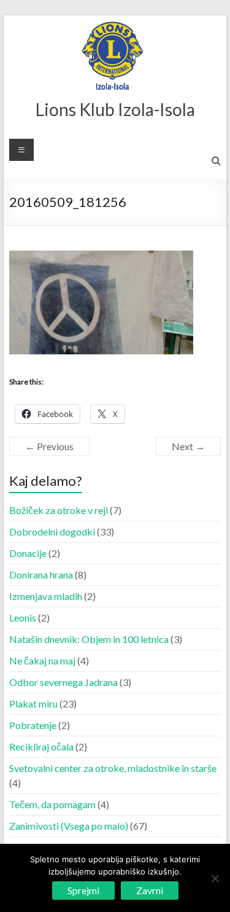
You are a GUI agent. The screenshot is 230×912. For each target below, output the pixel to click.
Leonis (22, 617)
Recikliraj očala (41, 746)
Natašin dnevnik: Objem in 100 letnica (89, 639)
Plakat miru (33, 703)
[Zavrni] (215, 878)
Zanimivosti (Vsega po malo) (68, 826)
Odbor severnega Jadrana (63, 682)
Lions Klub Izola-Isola (115, 109)
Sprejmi (83, 890)
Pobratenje (32, 725)
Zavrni (149, 890)
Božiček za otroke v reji (58, 510)
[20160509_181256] (101, 257)
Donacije (28, 553)
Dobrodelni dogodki (52, 531)
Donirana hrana (41, 574)
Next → (188, 446)
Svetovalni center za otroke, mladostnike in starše (113, 768)
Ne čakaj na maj (42, 660)
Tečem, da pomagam (52, 804)
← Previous (49, 446)
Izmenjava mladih (45, 596)
